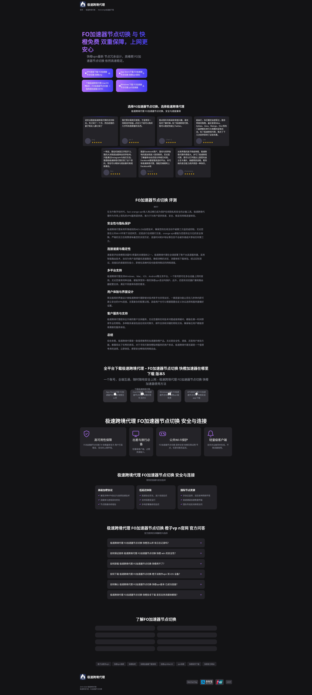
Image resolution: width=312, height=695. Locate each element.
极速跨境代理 (90, 10)
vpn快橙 (181, 664)
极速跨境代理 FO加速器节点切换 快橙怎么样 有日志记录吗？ (140, 542)
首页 (81, 10)
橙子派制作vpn (103, 664)
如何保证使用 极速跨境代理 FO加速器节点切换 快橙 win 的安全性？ (143, 553)
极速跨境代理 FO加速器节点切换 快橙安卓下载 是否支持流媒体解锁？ (144, 594)
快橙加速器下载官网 (148, 664)
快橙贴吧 (132, 664)
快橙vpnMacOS (167, 664)
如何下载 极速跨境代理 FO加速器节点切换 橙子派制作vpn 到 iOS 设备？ (145, 574)
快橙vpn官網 (119, 664)
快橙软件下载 (194, 664)
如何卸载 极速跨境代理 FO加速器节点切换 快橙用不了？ (137, 563)
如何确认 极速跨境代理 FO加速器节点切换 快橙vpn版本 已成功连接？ (144, 584)
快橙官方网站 (209, 664)
